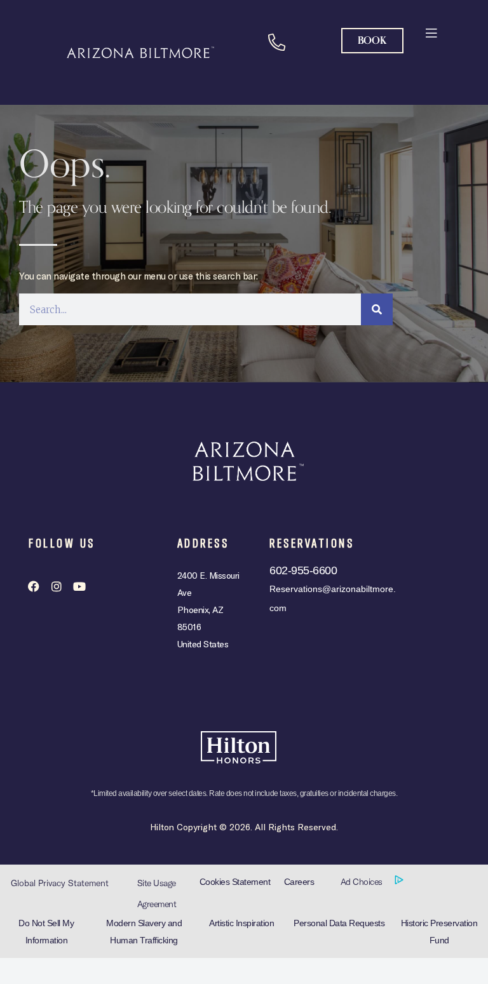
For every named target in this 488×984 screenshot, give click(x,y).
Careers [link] (299, 882)
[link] (430, 32)
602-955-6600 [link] (303, 570)
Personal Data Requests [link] (339, 923)
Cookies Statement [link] (235, 882)
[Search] (377, 309)
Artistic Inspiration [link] (241, 923)
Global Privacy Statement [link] (60, 883)
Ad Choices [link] (363, 881)
